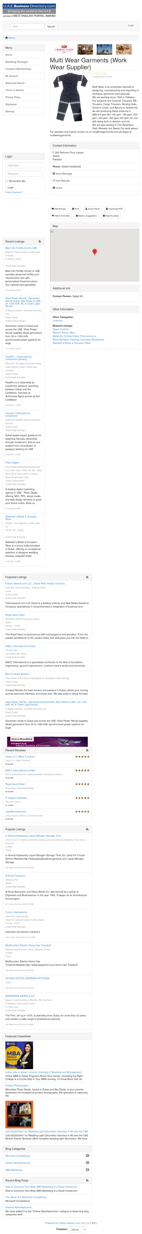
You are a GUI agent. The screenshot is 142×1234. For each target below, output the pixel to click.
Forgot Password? (14, 192)
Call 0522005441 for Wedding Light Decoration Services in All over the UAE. (47, 1131)
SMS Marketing (13, 1170)
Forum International (16, 912)
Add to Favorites (62, 215)
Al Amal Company (15, 875)
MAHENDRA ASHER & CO (19, 996)
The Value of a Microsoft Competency (26, 1197)
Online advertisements (17, 1163)
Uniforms (58, 320)
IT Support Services (16, 798)
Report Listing (112, 215)
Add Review (60, 208)
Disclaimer (11, 104)
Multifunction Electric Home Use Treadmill (28, 945)
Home (11, 37)
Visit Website (62, 180)
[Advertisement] (24, 135)
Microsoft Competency (17, 1155)
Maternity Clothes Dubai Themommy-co (74, 336)
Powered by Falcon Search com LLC (65, 1223)
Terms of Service (14, 90)
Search (51, 26)
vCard (58, 187)
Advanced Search (15, 83)
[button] (94, 252)
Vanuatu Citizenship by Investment (17, 414)
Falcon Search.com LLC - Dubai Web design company (35, 583)
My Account (11, 76)
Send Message (63, 173)
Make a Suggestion (87, 215)
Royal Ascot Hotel (15, 614)
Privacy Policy (12, 97)
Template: (62, 1229)
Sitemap (9, 111)
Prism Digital (12, 462)
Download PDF (115, 208)
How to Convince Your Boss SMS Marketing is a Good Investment (41, 1186)
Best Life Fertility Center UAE (21, 248)
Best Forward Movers (17, 674)
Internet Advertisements (18, 1207)
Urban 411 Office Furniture (20, 756)
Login (131, 25)
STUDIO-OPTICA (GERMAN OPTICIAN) (27, 978)
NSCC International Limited (20, 646)
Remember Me (17, 181)
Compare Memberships (18, 69)
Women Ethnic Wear (64, 332)
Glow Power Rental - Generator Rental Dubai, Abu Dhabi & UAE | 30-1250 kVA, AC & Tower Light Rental (23, 302)
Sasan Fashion (61, 329)
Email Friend (93, 208)
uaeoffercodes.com (15, 811)
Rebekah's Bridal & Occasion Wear (21, 518)
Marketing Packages (16, 61)
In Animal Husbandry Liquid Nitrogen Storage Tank (33, 835)
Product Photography (17, 1085)
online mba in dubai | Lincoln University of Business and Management (43, 1072)
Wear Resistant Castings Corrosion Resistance (78, 339)
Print (76, 208)
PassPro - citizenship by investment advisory (18, 358)
